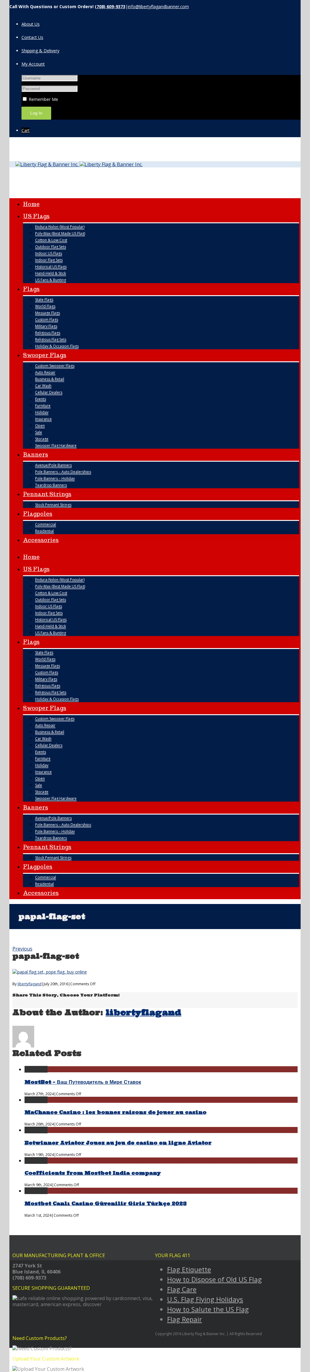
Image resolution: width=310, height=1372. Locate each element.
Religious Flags (47, 332)
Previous (22, 948)
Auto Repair (45, 372)
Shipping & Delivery (40, 50)
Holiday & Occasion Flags (57, 346)
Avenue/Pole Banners (53, 465)
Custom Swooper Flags (54, 365)
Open (40, 425)
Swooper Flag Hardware (56, 445)
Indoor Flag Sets (49, 260)
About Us (30, 24)
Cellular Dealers (48, 392)
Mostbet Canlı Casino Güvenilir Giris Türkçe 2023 (106, 1203)
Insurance (43, 418)
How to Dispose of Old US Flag (214, 1279)
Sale (38, 432)
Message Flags (47, 312)
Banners (35, 454)
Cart (25, 130)
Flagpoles (37, 513)
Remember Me (43, 99)
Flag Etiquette (189, 1269)
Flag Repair (184, 1319)
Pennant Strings (47, 494)
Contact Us (32, 37)
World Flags (45, 306)
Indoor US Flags (48, 253)
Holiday (41, 412)
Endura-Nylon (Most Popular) (59, 226)
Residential (44, 531)
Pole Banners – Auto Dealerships (63, 471)
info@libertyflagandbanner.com (158, 6)
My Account (33, 64)
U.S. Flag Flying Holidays (205, 1299)
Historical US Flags (51, 266)
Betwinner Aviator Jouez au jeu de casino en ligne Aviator (118, 1143)
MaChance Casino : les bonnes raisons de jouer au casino (115, 1112)
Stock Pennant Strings (53, 504)
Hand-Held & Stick (50, 273)
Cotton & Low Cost (51, 240)
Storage (41, 438)
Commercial (45, 524)
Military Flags (46, 326)
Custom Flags (46, 319)
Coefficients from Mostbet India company (93, 1173)
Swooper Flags (44, 355)
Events (40, 399)
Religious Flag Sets (50, 339)
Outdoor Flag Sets (50, 246)
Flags (31, 289)
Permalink (36, 1069)
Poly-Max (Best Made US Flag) (60, 233)
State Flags (44, 299)
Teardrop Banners (51, 485)
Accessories (41, 540)
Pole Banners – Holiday (55, 478)
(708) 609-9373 (110, 6)
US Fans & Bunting (50, 279)
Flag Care (181, 1289)
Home (31, 204)
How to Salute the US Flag (208, 1309)
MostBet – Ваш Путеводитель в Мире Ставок (83, 1082)
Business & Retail (49, 379)
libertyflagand (29, 983)
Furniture (43, 405)
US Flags (36, 216)
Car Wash (43, 385)
